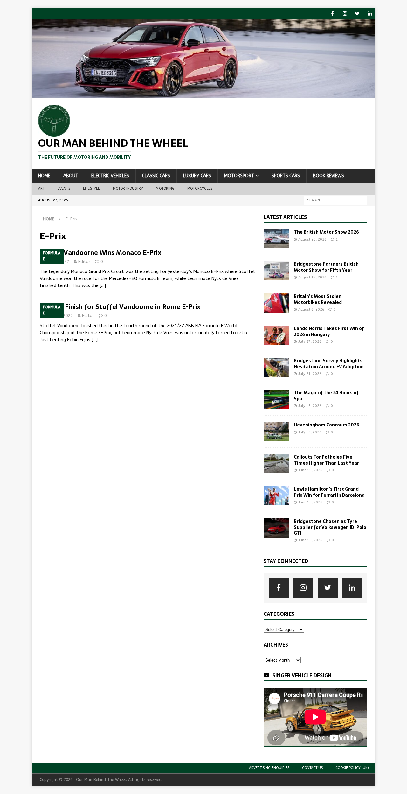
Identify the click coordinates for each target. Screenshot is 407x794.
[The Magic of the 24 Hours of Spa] (276, 399)
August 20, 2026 (312, 239)
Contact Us (312, 768)
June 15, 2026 (310, 502)
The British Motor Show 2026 (326, 231)
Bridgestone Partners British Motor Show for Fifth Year (326, 267)
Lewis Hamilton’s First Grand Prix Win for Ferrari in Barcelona (329, 492)
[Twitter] (357, 13)
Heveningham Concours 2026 (326, 424)
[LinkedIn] (369, 13)
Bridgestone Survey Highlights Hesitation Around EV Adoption (329, 363)
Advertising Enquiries (269, 768)
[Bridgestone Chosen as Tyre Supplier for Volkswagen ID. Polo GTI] (276, 528)
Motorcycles (199, 188)
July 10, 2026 (309, 432)
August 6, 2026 (311, 309)
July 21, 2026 (309, 374)
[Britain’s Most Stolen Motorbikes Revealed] (276, 303)
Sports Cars (286, 176)
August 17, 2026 (312, 277)
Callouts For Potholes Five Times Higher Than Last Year (326, 459)
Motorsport (239, 176)
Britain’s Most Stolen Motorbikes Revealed (318, 299)
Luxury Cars (197, 176)
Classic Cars (156, 176)
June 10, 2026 (310, 540)
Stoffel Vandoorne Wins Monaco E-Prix (100, 253)
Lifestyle (91, 188)
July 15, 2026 (309, 406)
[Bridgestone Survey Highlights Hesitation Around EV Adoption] (276, 367)
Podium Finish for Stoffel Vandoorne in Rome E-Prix (120, 307)
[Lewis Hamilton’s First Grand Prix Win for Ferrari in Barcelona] (276, 495)
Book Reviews (328, 176)
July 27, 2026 (309, 342)
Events (64, 188)
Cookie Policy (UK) (352, 768)
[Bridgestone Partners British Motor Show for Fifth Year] (276, 270)
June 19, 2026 (310, 470)
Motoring (165, 188)
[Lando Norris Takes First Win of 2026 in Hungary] (276, 335)
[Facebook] (332, 13)
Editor (84, 261)
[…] (103, 285)
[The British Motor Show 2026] (276, 238)
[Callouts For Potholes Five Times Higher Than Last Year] (276, 463)
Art (41, 188)
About (70, 176)
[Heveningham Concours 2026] (276, 431)
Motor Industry (128, 188)
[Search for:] (335, 200)
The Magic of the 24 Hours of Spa (326, 395)
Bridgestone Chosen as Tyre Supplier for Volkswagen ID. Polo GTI (330, 527)
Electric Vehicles (110, 176)
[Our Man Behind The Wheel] (203, 94)
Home (44, 176)
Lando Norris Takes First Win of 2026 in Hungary (329, 331)
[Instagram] (344, 13)
